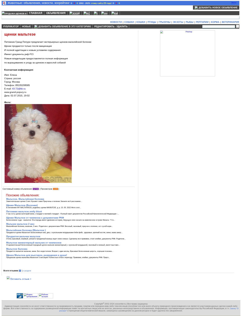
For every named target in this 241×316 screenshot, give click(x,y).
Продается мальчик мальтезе (23, 236)
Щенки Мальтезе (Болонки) (22, 205)
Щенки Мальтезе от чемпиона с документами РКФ (35, 217)
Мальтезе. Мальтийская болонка (25, 199)
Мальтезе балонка (16, 249)
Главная (35, 13)
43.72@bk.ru (19, 88)
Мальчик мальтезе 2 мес (20, 224)
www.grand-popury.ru (15, 92)
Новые (26, 26)
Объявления (56, 13)
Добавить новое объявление (218, 7)
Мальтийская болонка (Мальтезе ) (26, 230)
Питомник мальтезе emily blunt (24, 211)
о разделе (27, 271)
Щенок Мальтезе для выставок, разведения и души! (36, 255)
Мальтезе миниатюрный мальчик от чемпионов (33, 242)
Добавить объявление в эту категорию (64, 26)
